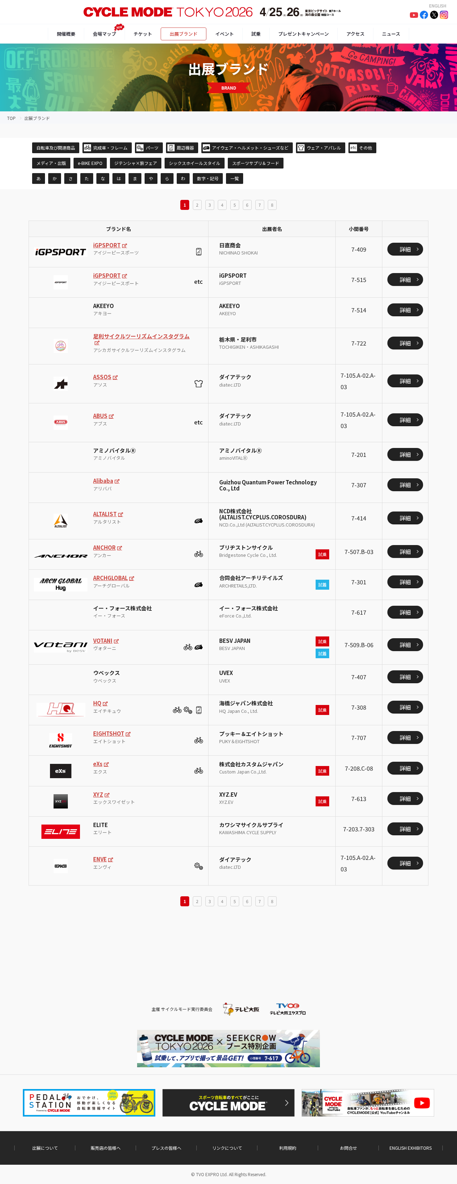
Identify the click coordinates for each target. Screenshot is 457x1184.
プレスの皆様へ (166, 1147)
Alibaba (103, 480)
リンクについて (227, 1147)
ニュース (391, 33)
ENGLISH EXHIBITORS (411, 1147)
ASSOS (102, 377)
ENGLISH (437, 5)
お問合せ (348, 1147)
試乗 (256, 33)
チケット (143, 33)
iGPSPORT (107, 245)
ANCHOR (104, 547)
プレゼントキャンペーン (303, 33)
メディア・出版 (51, 163)
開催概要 (66, 33)
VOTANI (102, 640)
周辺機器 (185, 148)
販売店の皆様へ (106, 1147)
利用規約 (287, 1147)
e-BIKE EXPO (90, 163)
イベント (224, 33)
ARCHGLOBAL (110, 577)
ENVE (100, 859)
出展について (45, 1147)
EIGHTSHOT (108, 733)
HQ (97, 703)
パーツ (152, 148)
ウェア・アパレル (324, 148)
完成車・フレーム (110, 148)
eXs (97, 763)
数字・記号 (208, 178)
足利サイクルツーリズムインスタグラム (141, 336)
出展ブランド (183, 33)
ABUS (100, 415)
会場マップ (104, 33)
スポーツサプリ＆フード (255, 163)
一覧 (234, 178)
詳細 (405, 249)
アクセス (355, 33)
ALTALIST (105, 514)
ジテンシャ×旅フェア (135, 163)
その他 (365, 148)
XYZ (98, 794)
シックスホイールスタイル (194, 163)
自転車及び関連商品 (55, 148)
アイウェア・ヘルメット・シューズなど (250, 148)
